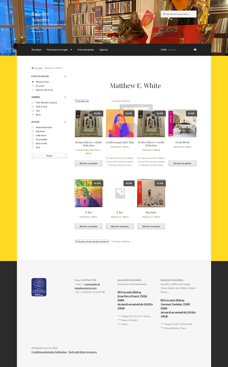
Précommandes (85, 49)
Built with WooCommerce (83, 351)
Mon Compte (145, 13)
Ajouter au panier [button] (89, 163)
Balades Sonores (40, 16)
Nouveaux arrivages (57, 49)
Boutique (36, 49)
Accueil (38, 68)
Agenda (103, 49)
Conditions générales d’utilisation (49, 351)
